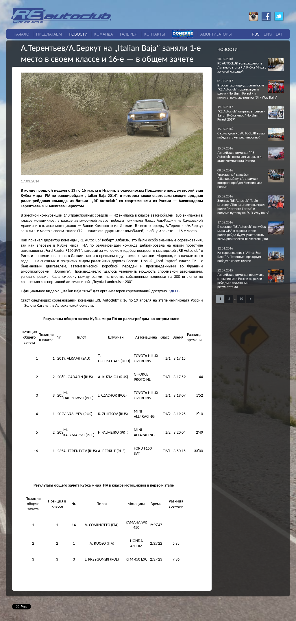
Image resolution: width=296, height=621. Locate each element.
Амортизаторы (216, 34)
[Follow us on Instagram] (253, 19)
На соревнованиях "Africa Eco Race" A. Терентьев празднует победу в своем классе (239, 257)
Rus (256, 34)
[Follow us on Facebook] (266, 19)
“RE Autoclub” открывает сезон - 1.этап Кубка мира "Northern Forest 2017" (241, 115)
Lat (279, 34)
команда (103, 34)
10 (241, 299)
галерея (128, 34)
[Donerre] (183, 34)
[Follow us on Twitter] (279, 19)
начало (21, 34)
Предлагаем (49, 34)
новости (78, 34)
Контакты (154, 34)
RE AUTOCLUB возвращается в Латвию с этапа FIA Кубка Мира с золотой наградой (241, 67)
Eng (268, 34)
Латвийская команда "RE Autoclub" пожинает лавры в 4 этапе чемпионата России (239, 157)
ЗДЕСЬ (174, 291)
